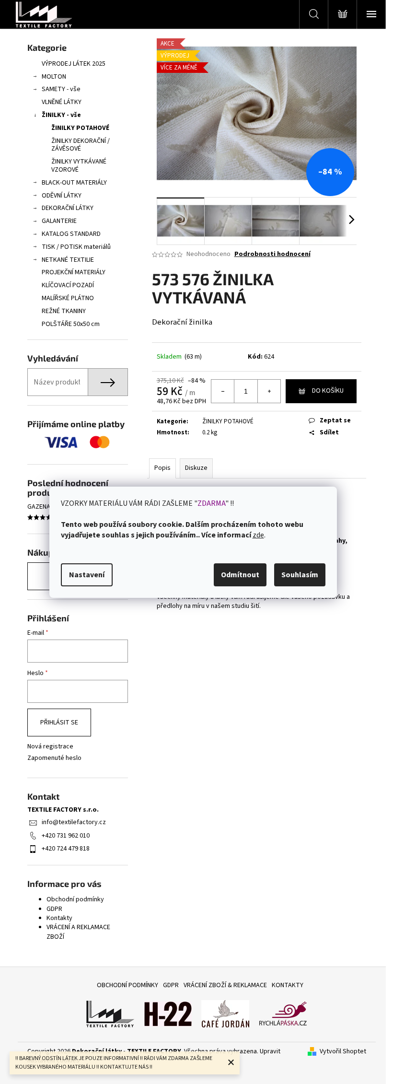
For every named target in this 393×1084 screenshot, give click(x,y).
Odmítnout (240, 575)
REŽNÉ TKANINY (64, 311)
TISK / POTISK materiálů (76, 247)
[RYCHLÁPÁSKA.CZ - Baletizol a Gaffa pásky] (283, 1013)
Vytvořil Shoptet (343, 1051)
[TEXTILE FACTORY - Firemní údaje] (110, 1013)
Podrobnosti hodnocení (272, 254)
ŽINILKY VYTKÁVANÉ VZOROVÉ (78, 166)
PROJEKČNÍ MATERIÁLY (73, 272)
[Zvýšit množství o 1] (268, 391)
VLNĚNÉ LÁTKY (61, 102)
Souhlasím (299, 575)
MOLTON (54, 77)
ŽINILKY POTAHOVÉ (80, 128)
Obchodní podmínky (75, 899)
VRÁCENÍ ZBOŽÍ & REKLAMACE (225, 985)
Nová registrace (50, 746)
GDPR (54, 909)
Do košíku (328, 391)
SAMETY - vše (61, 89)
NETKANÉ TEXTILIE (68, 260)
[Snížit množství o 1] (222, 391)
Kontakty (59, 918)
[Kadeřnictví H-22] (168, 1013)
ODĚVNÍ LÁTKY (61, 195)
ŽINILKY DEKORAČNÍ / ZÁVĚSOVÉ (80, 145)
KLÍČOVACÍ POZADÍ (68, 285)
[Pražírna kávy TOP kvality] (225, 1013)
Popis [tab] (162, 468)
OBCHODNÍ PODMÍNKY (127, 985)
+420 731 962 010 (66, 835)
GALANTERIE (59, 221)
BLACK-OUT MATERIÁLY (74, 182)
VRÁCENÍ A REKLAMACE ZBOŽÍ (78, 931)
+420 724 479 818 (66, 848)
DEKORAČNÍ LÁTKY (67, 208)
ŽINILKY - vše (61, 115)
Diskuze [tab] (196, 468)
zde (258, 535)
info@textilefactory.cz (74, 822)
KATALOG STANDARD (71, 234)
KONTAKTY (287, 985)
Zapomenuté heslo (54, 758)
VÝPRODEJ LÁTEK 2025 (73, 64)
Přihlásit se (59, 722)
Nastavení (86, 575)
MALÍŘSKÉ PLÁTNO (68, 298)
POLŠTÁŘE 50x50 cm (71, 324)
